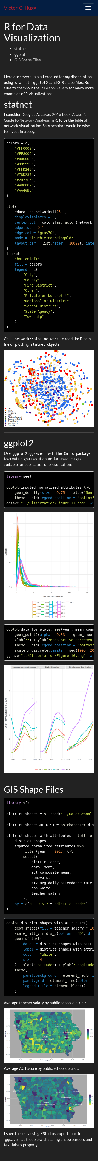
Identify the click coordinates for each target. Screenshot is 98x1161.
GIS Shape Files (27, 59)
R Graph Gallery (54, 87)
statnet (20, 48)
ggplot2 (21, 54)
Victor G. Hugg (20, 8)
